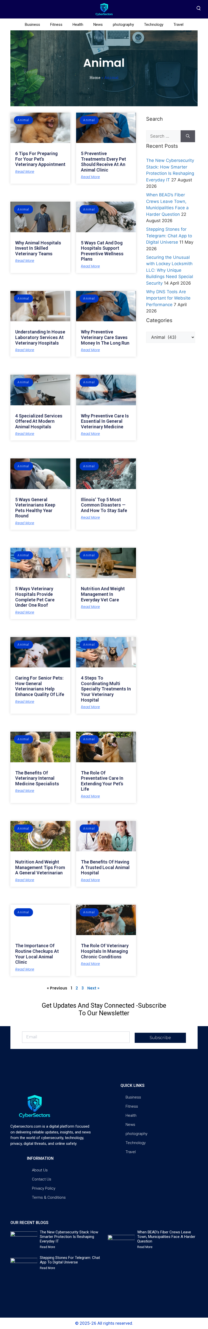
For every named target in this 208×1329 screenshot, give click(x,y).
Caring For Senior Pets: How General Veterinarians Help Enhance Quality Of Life (39, 686)
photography (123, 24)
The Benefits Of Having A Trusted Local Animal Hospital (105, 867)
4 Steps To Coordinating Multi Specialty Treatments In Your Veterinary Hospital (106, 688)
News (98, 24)
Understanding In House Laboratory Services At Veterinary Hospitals (40, 337)
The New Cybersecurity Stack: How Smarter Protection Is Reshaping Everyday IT (69, 1236)
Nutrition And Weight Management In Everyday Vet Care (103, 594)
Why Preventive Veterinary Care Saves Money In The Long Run (105, 337)
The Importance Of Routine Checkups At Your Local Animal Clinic (37, 954)
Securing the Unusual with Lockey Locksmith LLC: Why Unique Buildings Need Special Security (169, 270)
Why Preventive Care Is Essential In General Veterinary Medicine (105, 421)
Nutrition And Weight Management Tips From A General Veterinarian (40, 867)
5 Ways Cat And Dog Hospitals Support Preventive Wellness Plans (102, 251)
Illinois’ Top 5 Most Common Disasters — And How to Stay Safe (104, 505)
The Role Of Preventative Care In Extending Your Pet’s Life (102, 781)
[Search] (188, 136)
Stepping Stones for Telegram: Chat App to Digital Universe (169, 236)
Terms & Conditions (49, 1197)
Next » (93, 988)
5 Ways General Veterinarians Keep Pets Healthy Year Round (35, 508)
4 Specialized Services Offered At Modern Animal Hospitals (38, 421)
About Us (40, 1170)
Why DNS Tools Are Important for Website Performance (168, 298)
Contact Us (41, 1179)
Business (32, 24)
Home (95, 77)
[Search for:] (163, 136)
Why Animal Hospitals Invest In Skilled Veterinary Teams (38, 248)
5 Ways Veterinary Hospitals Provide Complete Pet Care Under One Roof (35, 597)
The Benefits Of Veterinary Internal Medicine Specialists (37, 778)
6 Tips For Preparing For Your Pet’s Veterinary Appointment (40, 159)
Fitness (56, 24)
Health (78, 24)
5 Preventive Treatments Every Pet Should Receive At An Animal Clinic (103, 162)
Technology (153, 24)
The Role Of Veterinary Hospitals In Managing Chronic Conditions (105, 951)
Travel (178, 24)
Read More (24, 171)
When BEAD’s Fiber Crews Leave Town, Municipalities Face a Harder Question (166, 1236)
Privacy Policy (43, 1188)
